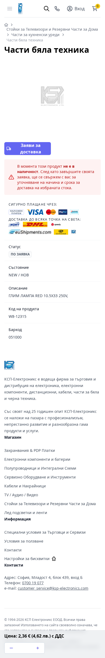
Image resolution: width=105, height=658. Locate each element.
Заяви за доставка (30, 148)
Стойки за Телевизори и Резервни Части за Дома (52, 29)
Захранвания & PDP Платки (29, 450)
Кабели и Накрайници (25, 485)
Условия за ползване (23, 541)
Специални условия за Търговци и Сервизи (45, 532)
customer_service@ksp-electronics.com (53, 588)
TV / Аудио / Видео (21, 494)
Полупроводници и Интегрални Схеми (40, 468)
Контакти (13, 550)
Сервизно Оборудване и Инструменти (40, 477)
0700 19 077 (33, 582)
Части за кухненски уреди (35, 34)
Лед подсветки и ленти (25, 512)
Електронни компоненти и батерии (37, 459)
